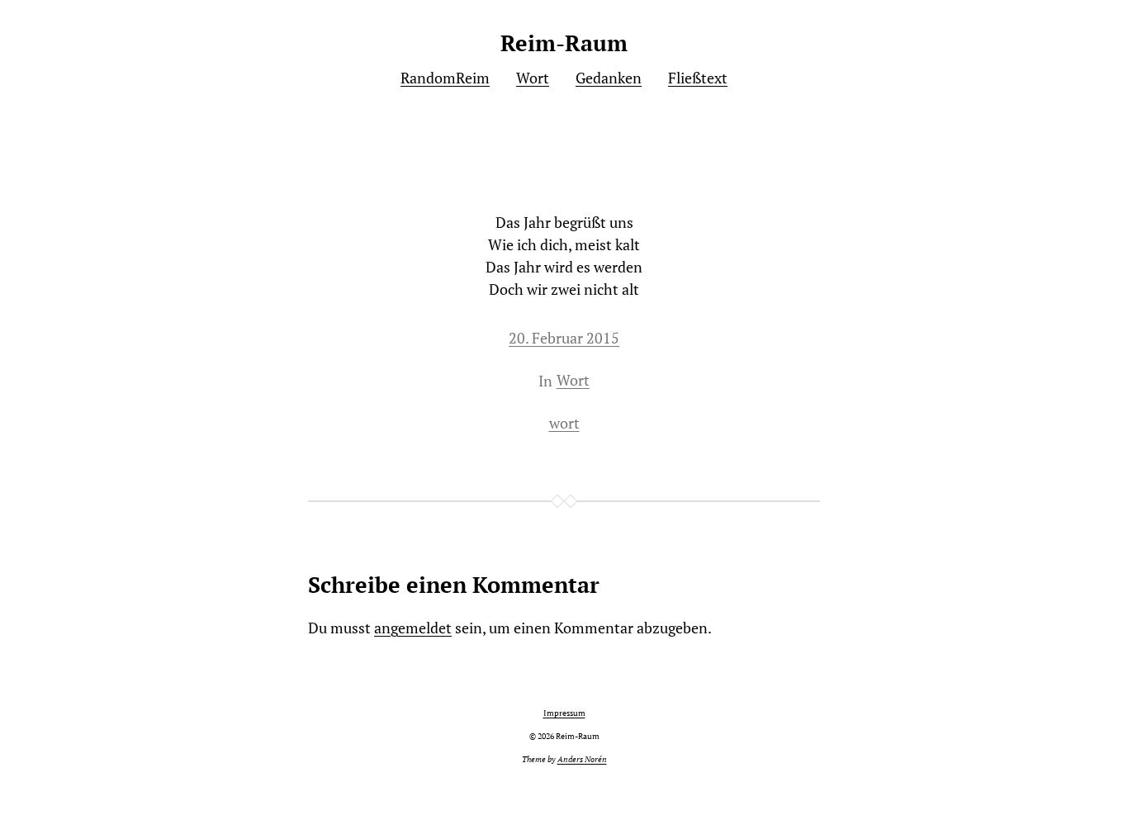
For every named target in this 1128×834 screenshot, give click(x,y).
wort (564, 423)
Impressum (564, 713)
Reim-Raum (564, 43)
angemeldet (413, 627)
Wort (573, 380)
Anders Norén (582, 759)
